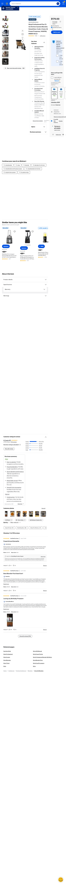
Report (45, 565)
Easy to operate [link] (11, 462)
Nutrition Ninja (7, 651)
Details (60, 121)
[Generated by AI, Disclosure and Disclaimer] (12, 504)
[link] (43, 514)
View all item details (38, 120)
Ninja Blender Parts (38, 660)
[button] (20, 40)
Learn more (57, 130)
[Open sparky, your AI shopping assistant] (60, 879)
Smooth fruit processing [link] (14, 487)
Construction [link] (11, 497)
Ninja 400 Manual (37, 651)
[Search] (58, 3)
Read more (6, 584)
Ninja (4, 666)
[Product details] (46, 279)
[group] (37, 36)
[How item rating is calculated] (20, 444)
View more (43, 556)
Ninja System (6, 657)
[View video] (22, 41)
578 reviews (14, 442)
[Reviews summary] (38, 36)
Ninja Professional (8, 654)
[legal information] (60, 21)
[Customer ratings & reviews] (46, 436)
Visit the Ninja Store (33, 22)
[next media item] (22, 39)
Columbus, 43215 (55, 102)
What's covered (60, 47)
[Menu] (2, 3)
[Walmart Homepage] (7, 3)
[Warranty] (44, 289)
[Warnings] (46, 295)
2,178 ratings (42, 35)
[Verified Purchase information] (19, 538)
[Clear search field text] (55, 3)
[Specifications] (46, 284)
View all (43, 508)
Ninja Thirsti (6, 663)
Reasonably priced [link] (12, 480)
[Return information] (52, 29)
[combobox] (35, 3)
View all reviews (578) (25, 636)
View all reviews (9, 449)
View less (20, 504)
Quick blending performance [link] (15, 471)
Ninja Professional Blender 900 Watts (42, 657)
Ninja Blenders (7, 660)
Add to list (58, 134)
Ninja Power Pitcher (38, 654)
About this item (8, 274)
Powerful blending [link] (12, 467)
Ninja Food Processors (38, 663)
